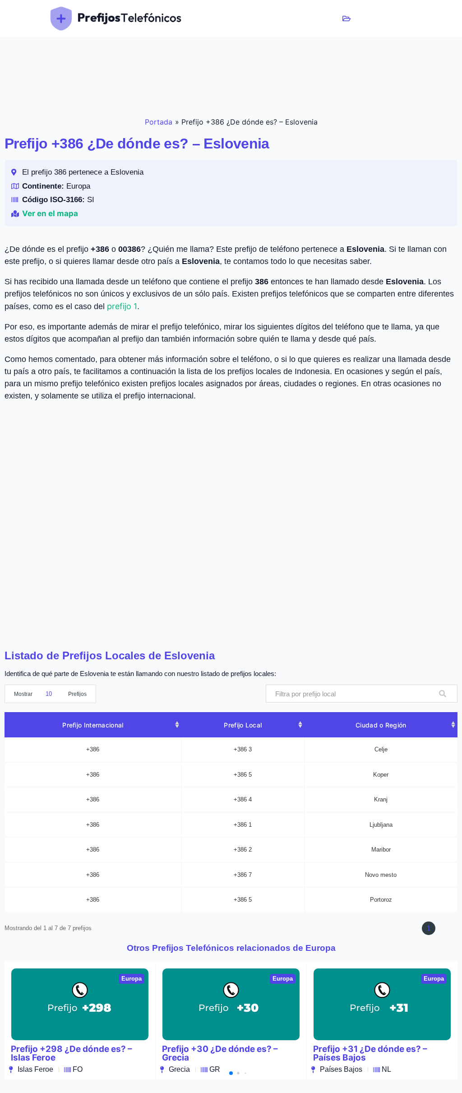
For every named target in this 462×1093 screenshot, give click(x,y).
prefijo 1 (122, 306)
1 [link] (428, 928)
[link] (404, 928)
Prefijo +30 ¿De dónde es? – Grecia (220, 1053)
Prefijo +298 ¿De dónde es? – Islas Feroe (71, 1053)
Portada (158, 121)
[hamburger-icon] (347, 18)
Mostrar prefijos (50, 694)
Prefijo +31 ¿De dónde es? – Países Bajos (370, 1053)
